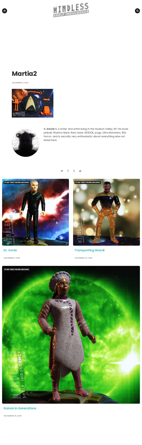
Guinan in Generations (19, 408)
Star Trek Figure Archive (16, 182)
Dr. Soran (10, 250)
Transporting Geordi (89, 250)
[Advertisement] (71, 42)
